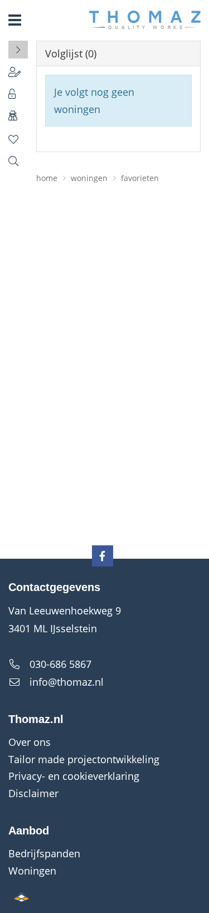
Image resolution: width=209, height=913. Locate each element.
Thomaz (145, 20)
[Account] (18, 72)
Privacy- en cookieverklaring (73, 776)
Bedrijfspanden (44, 853)
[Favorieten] (18, 139)
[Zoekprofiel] (18, 161)
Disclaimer (33, 793)
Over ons (29, 742)
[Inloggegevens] (18, 93)
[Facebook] (102, 556)
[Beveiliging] (18, 115)
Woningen (32, 870)
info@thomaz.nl (67, 682)
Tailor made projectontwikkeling (83, 759)
